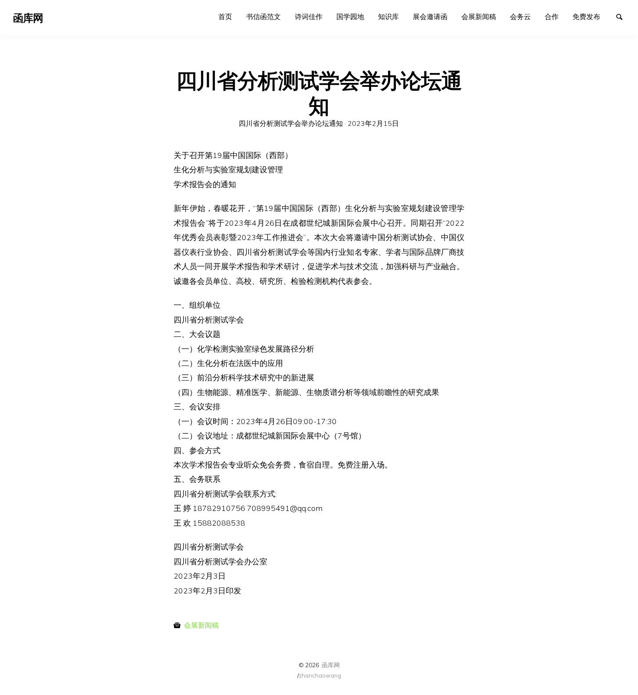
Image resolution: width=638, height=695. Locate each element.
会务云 (520, 16)
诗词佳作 (308, 16)
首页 (225, 16)
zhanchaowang (320, 675)
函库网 (331, 665)
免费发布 (586, 16)
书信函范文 (263, 16)
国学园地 (350, 16)
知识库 (388, 16)
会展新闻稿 (478, 16)
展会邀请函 (430, 16)
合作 (552, 16)
